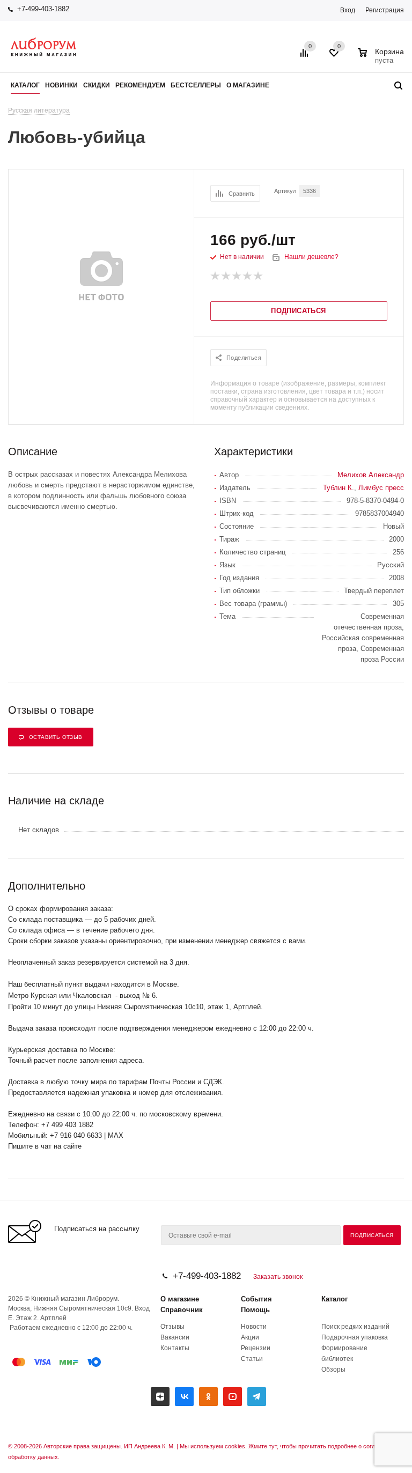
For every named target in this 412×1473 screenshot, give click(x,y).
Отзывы (172, 1326)
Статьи (252, 1359)
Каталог (334, 1299)
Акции (250, 1337)
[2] (226, 276)
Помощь (255, 1310)
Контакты (174, 1348)
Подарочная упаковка (354, 1337)
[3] (237, 276)
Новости (254, 1326)
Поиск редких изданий (355, 1326)
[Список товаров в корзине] (382, 59)
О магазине (179, 1299)
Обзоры (333, 1369)
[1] (215, 276)
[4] (247, 276)
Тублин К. (338, 488)
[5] (258, 276)
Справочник (181, 1310)
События (256, 1299)
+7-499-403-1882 (43, 9)
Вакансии (174, 1337)
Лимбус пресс (381, 488)
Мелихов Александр (370, 475)
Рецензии (255, 1348)
